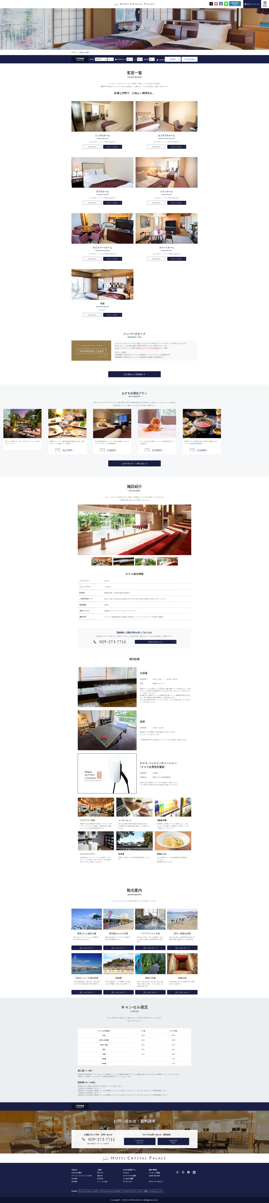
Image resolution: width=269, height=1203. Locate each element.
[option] (22, 429)
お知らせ (74, 1170)
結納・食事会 (153, 1170)
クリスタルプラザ (128, 1191)
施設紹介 (100, 1175)
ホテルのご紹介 (76, 1173)
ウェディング (127, 1181)
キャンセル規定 (102, 1181)
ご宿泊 (99, 1170)
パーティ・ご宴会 (154, 1173)
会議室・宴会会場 (154, 1175)
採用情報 (74, 1181)
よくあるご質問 (128, 1178)
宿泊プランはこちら (253, 4)
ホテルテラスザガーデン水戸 (88, 1191)
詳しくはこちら (86, 947)
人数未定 (161, 60)
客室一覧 (100, 1173)
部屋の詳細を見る (92, 147)
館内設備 (100, 1178)
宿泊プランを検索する (112, 147)
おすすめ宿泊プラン (129, 1170)
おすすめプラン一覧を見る (133, 463)
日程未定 (120, 59)
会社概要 (74, 1178)
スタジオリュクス (156, 1191)
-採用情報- (235, 4)
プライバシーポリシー (156, 1181)
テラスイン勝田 (142, 1191)
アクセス (126, 1173)
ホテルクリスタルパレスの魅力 (81, 1175)
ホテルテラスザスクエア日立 (110, 1191)
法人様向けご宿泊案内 (133, 374)
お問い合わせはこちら (155, 642)
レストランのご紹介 (129, 1175)
